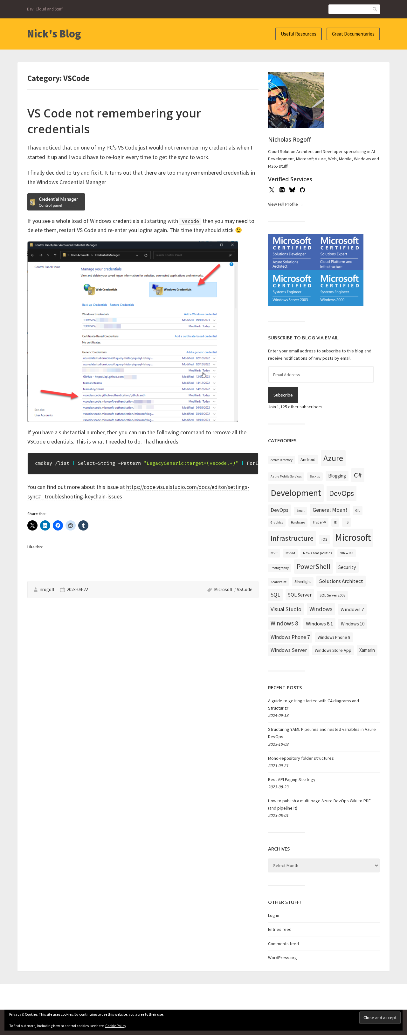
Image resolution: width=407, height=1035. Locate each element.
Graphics (277, 522)
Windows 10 (352, 624)
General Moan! (330, 509)
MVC (274, 553)
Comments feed (283, 943)
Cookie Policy (115, 1025)
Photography (280, 568)
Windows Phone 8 (334, 637)
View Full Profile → (285, 204)
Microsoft (223, 589)
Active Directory (282, 460)
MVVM (290, 553)
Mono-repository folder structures (301, 758)
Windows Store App (333, 650)
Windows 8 (284, 623)
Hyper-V (319, 522)
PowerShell (313, 566)
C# (358, 475)
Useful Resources (298, 34)
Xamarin (367, 650)
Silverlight (302, 581)
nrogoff (47, 589)
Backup (315, 476)
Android (307, 459)
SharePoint (278, 582)
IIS (346, 522)
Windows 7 (352, 609)
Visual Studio (286, 609)
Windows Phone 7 (290, 636)
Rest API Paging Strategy (291, 779)
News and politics (317, 553)
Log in (273, 915)
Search (375, 9)
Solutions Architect (341, 581)
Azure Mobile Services (286, 476)
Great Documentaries (353, 34)
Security (347, 567)
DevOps (341, 493)
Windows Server (289, 649)
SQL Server (300, 594)
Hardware (298, 522)
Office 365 (346, 553)
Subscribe (283, 395)
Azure (333, 458)
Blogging (337, 476)
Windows (321, 609)
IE (335, 522)
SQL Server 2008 (332, 595)
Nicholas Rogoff (289, 139)
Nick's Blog (54, 33)
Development (296, 492)
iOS (324, 539)
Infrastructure (292, 538)
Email (300, 511)
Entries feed (280, 929)
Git (357, 510)
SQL (275, 594)
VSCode (244, 589)
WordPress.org (282, 957)
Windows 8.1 (319, 623)
